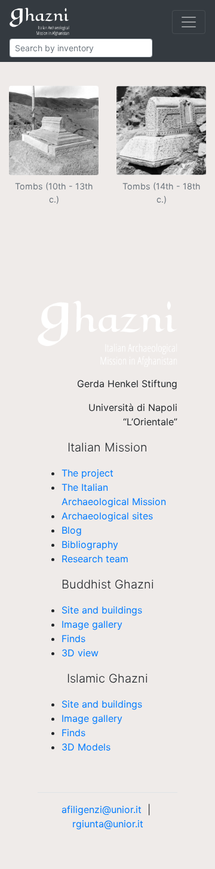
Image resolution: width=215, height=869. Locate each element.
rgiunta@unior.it (107, 824)
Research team (95, 559)
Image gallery (92, 624)
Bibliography (90, 544)
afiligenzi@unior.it (102, 809)
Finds (73, 638)
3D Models (86, 747)
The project (87, 473)
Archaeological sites (107, 516)
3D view (80, 653)
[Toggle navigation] (188, 22)
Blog (72, 530)
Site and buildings (102, 610)
